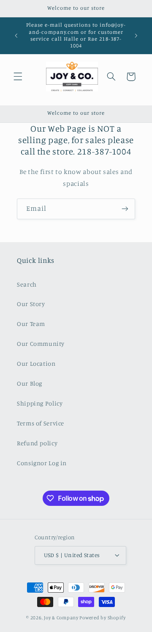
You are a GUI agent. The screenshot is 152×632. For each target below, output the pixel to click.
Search (27, 284)
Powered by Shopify (102, 618)
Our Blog (29, 383)
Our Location (36, 363)
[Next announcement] (136, 35)
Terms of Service (40, 423)
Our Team (31, 323)
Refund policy (37, 443)
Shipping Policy (39, 403)
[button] (17, 76)
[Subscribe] (125, 209)
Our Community (40, 343)
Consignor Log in (42, 462)
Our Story (31, 303)
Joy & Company (61, 618)
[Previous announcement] (16, 35)
